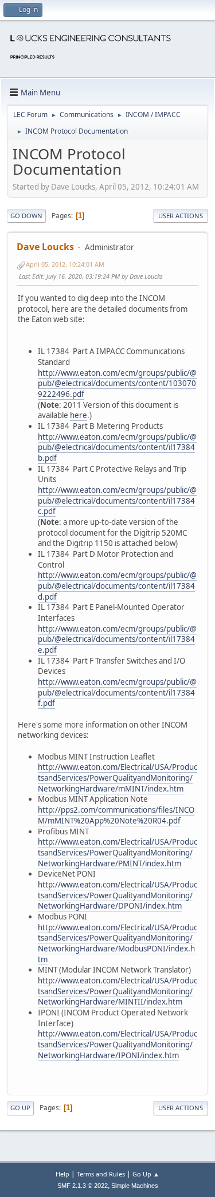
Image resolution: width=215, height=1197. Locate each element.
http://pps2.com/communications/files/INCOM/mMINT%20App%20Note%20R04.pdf (116, 815)
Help (62, 1174)
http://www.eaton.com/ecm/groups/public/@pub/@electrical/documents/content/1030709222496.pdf (117, 383)
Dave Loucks (45, 246)
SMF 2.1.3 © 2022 (82, 1185)
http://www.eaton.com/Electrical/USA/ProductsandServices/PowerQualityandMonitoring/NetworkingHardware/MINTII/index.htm (117, 991)
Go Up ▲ (145, 1174)
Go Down (26, 215)
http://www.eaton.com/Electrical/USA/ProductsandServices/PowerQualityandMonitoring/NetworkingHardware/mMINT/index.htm (117, 777)
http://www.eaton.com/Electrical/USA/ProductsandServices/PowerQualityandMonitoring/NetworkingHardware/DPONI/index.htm (117, 895)
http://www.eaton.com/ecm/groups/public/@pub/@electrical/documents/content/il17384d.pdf (117, 585)
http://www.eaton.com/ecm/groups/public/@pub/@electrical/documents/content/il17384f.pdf (117, 692)
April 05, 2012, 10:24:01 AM (65, 264)
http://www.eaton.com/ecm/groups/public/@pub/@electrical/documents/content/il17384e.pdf (117, 639)
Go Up (20, 1107)
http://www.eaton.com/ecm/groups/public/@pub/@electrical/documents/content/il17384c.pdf (117, 500)
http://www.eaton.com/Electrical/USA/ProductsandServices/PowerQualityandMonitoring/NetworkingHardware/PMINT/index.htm (117, 852)
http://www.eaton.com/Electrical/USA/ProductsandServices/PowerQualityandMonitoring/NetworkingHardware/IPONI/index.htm (117, 1044)
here (78, 415)
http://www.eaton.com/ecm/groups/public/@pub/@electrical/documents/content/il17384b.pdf (117, 447)
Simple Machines (134, 1185)
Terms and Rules (101, 1174)
